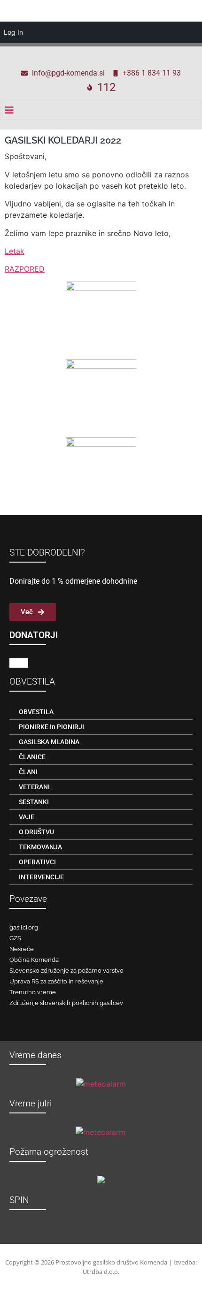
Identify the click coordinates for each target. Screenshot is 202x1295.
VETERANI (34, 787)
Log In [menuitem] (13, 32)
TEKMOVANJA (40, 847)
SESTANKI (34, 802)
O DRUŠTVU (36, 832)
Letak (14, 251)
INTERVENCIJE (41, 877)
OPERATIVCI (37, 862)
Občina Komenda (34, 959)
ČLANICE (32, 757)
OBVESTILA (36, 712)
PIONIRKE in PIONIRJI (51, 727)
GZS (15, 938)
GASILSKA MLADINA (49, 742)
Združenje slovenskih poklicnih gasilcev (66, 1002)
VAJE (26, 817)
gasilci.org (23, 927)
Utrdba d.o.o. (101, 1271)
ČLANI (28, 772)
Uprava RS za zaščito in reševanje (56, 981)
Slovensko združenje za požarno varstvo (66, 970)
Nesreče (21, 948)
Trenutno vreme (32, 992)
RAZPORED (25, 269)
